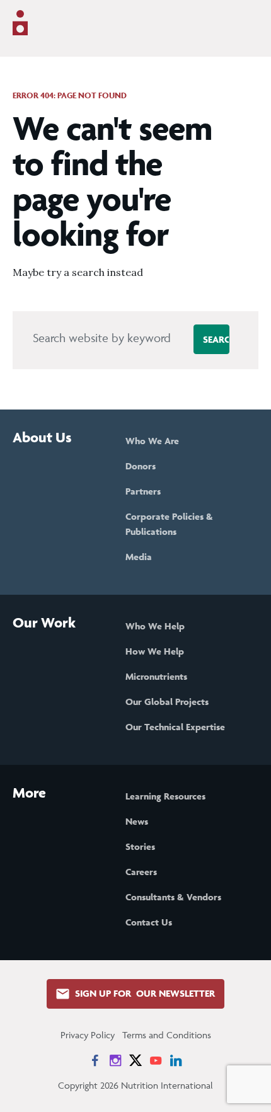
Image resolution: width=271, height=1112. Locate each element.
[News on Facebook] (95, 1060)
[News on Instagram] (115, 1060)
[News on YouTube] (155, 1060)
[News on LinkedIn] (175, 1060)
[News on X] (135, 1060)
